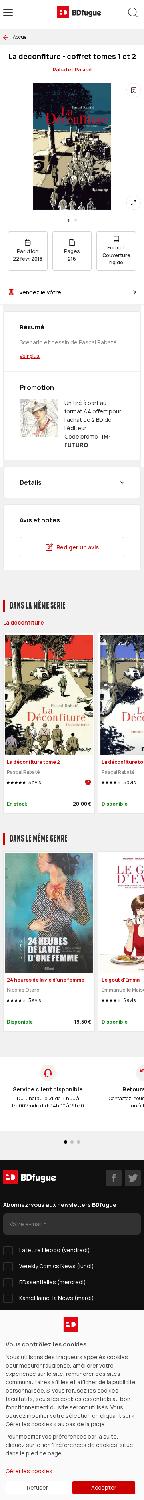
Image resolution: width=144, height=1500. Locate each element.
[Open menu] (8, 12)
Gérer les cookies (29, 1471)
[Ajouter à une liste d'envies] (133, 90)
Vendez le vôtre (40, 292)
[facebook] (114, 1178)
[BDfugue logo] (79, 12)
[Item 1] (75, 220)
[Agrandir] (133, 203)
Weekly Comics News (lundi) (56, 1266)
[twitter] (133, 1178)
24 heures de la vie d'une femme (45, 979)
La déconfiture (23, 622)
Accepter (103, 1487)
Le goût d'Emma (121, 979)
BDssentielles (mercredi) (52, 1282)
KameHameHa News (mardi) (56, 1298)
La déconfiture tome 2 (33, 762)
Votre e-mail (26, 1224)
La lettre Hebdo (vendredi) (54, 1250)
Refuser (37, 1487)
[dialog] (72, 1405)
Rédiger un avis (77, 547)
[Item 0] (68, 220)
